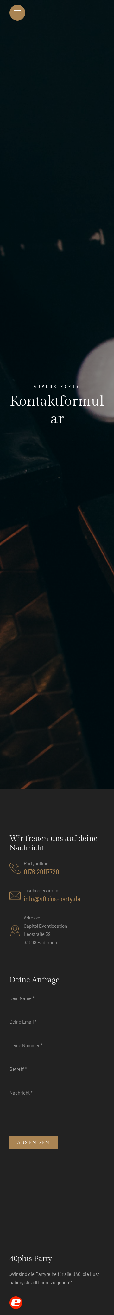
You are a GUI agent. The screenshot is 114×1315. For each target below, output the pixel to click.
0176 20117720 (41, 871)
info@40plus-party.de (52, 898)
